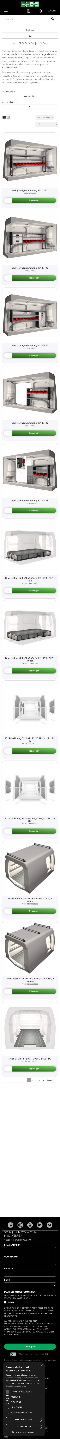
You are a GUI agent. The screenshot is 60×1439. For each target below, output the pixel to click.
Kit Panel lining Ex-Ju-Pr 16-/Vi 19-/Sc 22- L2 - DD (30, 819)
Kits (30, 36)
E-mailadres (12, 1245)
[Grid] (4, 117)
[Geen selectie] (29, 106)
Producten (30, 30)
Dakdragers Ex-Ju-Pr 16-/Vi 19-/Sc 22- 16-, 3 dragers (30, 980)
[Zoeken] (52, 19)
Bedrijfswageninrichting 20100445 (30, 345)
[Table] (8, 117)
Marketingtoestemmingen (19, 1292)
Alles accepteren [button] (23, 1419)
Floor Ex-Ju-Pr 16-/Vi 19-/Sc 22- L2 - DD (30, 1058)
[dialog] (24, 1399)
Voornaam (11, 1256)
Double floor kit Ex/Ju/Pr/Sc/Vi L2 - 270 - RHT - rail (30, 579)
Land (8, 1280)
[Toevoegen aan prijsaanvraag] (34, 200)
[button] (24, 1432)
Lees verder (22, 1386)
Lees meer (22, 1332)
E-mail (11, 1302)
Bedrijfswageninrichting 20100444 (30, 500)
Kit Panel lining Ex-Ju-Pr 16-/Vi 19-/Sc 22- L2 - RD (30, 739)
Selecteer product (8, 91)
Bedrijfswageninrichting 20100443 (30, 267)
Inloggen (51, 11)
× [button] (41, 1365)
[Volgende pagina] (43, 1080)
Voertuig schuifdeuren (10, 102)
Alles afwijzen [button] (23, 1426)
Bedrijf (9, 1268)
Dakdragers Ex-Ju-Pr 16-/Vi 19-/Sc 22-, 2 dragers (30, 900)
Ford (6, 1437)
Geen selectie (29, 96)
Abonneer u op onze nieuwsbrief (34, 1354)
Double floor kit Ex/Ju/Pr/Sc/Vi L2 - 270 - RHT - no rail (30, 659)
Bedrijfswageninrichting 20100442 (30, 423)
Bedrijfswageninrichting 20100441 (30, 190)
